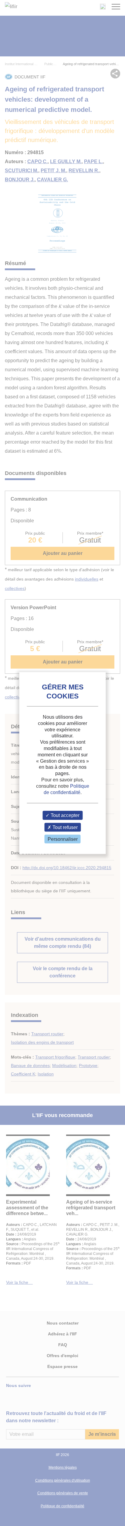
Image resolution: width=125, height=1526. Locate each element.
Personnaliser (63, 838)
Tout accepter (64, 815)
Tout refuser (64, 827)
